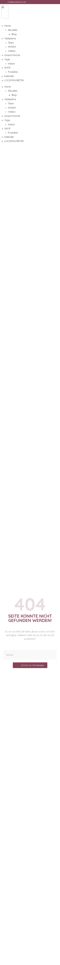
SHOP (7, 67)
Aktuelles (12, 30)
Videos (11, 50)
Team (11, 42)
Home (7, 25)
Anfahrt (12, 46)
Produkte (13, 71)
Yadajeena (10, 38)
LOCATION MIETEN (14, 80)
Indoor (11, 63)
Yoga (7, 59)
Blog (14, 34)
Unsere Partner (12, 55)
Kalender (9, 76)
